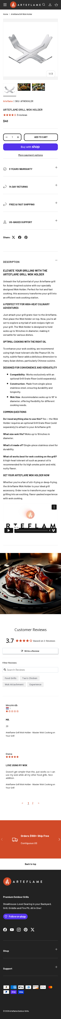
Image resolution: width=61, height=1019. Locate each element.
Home (5, 14)
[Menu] (5, 4)
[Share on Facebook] (20, 237)
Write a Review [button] (31, 651)
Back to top (30, 864)
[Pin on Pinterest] (26, 237)
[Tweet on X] (13, 237)
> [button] (38, 803)
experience (35, 684)
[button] (56, 5)
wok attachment (14, 684)
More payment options (30, 154)
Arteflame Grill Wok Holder (21, 14)
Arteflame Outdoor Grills (19, 1011)
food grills (10, 678)
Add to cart (41, 137)
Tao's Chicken (29, 678)
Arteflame (8, 101)
